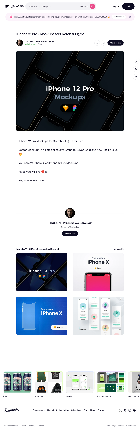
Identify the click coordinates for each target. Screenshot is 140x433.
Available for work (30, 44)
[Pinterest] (134, 410)
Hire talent (52, 410)
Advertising (76, 410)
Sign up (116, 6)
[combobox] (52, 6)
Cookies (40, 425)
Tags (114, 425)
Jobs (108, 425)
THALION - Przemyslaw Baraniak (39, 41)
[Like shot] (97, 43)
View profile (119, 249)
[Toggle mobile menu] (7, 6)
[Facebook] (125, 410)
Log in (128, 6)
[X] (120, 410)
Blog (86, 410)
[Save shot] (103, 43)
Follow (40, 44)
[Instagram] (130, 410)
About (93, 410)
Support (101, 410)
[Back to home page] (17, 6)
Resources (131, 425)
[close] (130, 17)
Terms (23, 425)
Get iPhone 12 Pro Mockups (60, 163)
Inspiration (64, 410)
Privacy (31, 425)
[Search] (92, 6)
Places (121, 425)
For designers (39, 410)
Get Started (119, 17)
